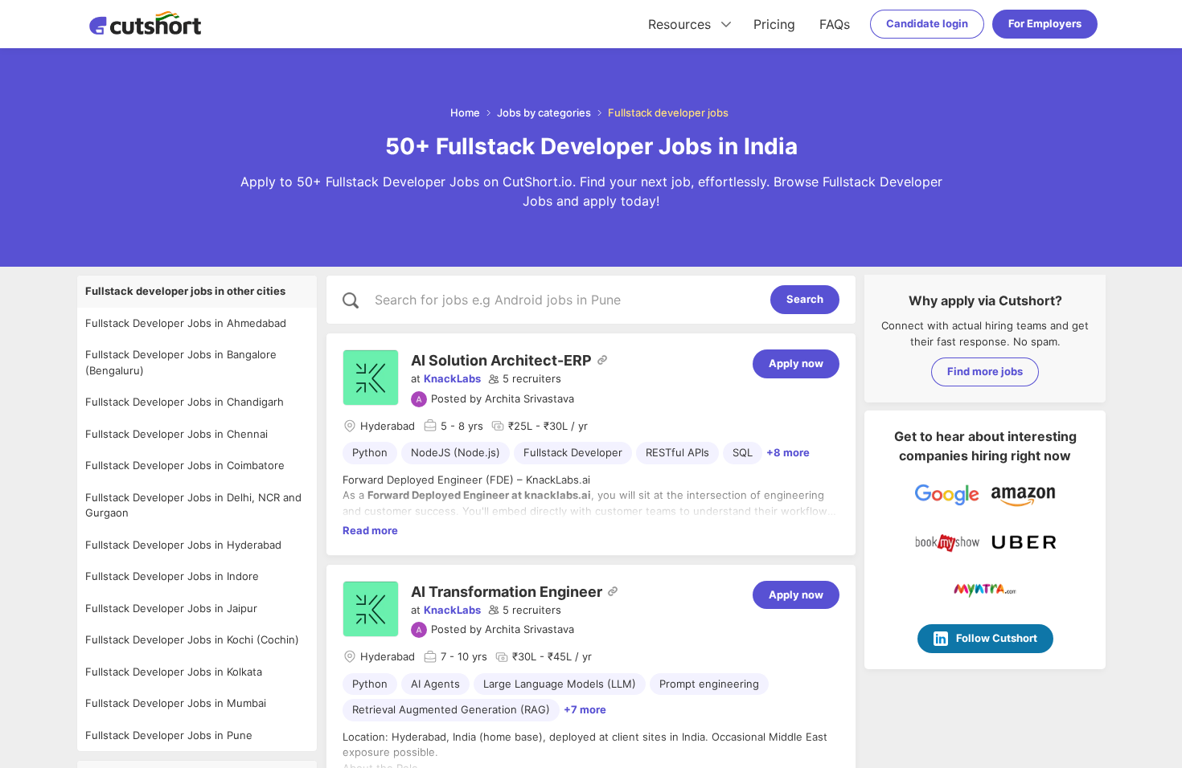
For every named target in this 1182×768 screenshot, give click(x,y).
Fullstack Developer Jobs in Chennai (176, 433)
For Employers (1044, 23)
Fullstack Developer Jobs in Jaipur (171, 608)
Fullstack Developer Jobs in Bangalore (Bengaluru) (181, 362)
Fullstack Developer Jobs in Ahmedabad (185, 323)
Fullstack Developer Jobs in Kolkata (173, 671)
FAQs (834, 24)
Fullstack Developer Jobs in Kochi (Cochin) (192, 639)
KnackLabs (452, 378)
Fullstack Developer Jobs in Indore (172, 576)
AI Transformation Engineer (506, 591)
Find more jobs (985, 371)
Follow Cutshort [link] (996, 637)
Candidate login (927, 23)
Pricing (774, 24)
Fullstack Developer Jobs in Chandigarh (184, 401)
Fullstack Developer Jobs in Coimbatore (185, 465)
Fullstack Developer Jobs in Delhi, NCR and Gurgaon (193, 505)
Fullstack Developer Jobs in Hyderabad (183, 544)
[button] (524, 379)
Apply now (796, 363)
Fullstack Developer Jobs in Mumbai (175, 703)
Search (804, 298)
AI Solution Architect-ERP (501, 360)
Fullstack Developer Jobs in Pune (168, 735)
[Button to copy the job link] (602, 359)
